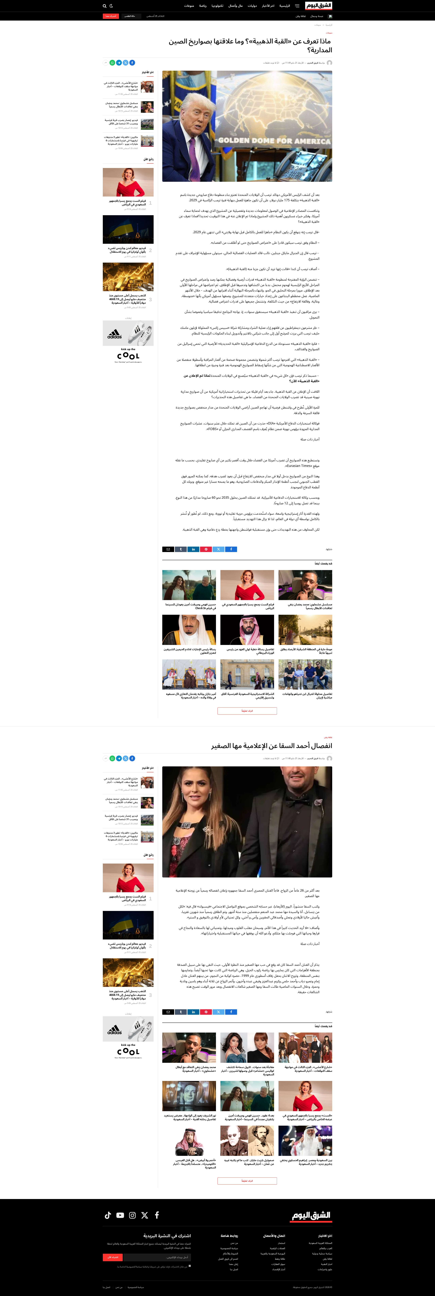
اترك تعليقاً (247, 711)
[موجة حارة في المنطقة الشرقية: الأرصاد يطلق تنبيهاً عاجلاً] (305, 630)
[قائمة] (297, 6)
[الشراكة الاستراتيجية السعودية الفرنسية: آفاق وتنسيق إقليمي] (247, 674)
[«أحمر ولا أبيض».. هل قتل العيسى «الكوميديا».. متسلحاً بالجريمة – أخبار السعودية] (189, 1141)
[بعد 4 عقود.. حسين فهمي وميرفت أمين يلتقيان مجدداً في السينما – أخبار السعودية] (247, 1096)
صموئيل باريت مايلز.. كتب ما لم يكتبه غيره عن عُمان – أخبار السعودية (249, 1162)
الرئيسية (284, 6)
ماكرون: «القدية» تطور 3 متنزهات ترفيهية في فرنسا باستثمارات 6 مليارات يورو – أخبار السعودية (121, 141)
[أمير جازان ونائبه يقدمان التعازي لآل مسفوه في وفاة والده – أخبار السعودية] (189, 674)
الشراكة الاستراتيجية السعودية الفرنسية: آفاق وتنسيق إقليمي (247, 696)
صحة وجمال (316, 16)
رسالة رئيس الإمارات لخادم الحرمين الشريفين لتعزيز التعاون (190, 651)
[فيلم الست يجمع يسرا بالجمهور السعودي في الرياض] (247, 585)
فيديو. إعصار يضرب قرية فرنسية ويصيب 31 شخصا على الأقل (121, 122)
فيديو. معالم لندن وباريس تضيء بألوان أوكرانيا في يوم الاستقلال (127, 250)
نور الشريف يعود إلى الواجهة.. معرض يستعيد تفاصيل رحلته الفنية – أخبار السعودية (190, 1117)
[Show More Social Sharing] (106, 63)
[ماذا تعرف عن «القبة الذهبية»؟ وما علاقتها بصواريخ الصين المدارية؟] (247, 126)
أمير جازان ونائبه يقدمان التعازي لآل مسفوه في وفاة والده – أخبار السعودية (191, 696)
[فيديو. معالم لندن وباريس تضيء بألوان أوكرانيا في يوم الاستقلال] (128, 229)
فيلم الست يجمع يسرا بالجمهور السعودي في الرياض (248, 606)
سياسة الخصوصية (134, 1267)
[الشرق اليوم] (318, 6)
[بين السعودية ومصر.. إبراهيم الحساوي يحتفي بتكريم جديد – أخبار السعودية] (305, 1141)
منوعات (189, 6)
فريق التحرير (312, 63)
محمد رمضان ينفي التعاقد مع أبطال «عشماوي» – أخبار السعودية (196, 1069)
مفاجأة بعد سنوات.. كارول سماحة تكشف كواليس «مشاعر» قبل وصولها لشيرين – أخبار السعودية (247, 1071)
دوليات (252, 6)
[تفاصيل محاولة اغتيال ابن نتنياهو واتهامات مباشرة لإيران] (305, 674)
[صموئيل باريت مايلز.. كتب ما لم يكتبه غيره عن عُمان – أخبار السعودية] (247, 1141)
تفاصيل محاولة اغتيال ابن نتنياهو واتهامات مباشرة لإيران (307, 696)
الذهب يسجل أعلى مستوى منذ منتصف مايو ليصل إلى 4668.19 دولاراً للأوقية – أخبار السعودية (127, 299)
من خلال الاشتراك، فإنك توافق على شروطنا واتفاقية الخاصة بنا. (152, 1267)
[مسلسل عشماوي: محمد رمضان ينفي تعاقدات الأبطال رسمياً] (305, 585)
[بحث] (105, 6)
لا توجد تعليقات (269, 63)
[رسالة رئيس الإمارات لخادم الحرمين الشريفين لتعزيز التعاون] (189, 630)
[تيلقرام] (119, 63)
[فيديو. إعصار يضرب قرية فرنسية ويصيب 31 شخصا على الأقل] (147, 124)
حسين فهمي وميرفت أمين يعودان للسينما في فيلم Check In (191, 606)
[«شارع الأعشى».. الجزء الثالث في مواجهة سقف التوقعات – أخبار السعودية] (147, 87)
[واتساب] (112, 63)
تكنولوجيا (217, 6)
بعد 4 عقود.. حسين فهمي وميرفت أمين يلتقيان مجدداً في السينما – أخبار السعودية (249, 1117)
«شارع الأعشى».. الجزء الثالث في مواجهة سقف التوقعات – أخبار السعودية (121, 86)
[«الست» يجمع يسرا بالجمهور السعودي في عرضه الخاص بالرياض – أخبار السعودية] (305, 1096)
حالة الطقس (130, 16)
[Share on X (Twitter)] (125, 63)
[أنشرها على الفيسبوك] (132, 63)
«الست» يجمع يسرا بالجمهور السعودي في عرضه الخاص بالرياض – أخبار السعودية (307, 1117)
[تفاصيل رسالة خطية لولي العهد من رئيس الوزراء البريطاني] (247, 630)
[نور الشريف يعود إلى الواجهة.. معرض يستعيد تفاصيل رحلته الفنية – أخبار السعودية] (189, 1096)
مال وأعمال (235, 6)
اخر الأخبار (268, 6)
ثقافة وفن (301, 16)
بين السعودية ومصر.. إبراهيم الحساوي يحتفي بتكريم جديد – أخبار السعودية (306, 1162)
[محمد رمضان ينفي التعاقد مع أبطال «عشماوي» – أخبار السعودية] (189, 1048)
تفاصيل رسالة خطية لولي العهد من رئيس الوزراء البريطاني (250, 651)
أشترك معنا (111, 16)
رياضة (203, 6)
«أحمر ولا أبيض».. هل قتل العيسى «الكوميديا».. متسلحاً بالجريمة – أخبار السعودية (194, 1164)
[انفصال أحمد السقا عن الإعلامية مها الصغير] (247, 821)
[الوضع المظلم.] (111, 6)
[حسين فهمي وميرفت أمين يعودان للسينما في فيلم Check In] (189, 585)
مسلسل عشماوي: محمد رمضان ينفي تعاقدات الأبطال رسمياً (310, 606)
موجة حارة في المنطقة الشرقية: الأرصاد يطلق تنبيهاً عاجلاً (306, 651)
